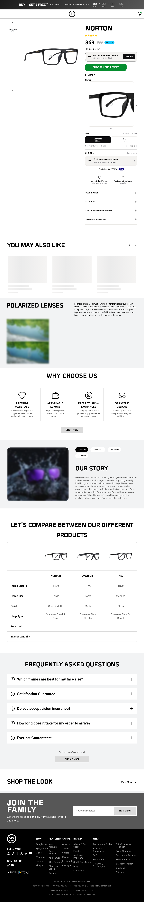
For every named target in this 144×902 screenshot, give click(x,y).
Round (65, 857)
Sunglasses (42, 844)
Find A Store (123, 859)
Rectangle (68, 861)
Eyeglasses (42, 848)
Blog (75, 866)
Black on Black (53, 867)
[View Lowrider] (88, 556)
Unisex (39, 861)
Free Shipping (123, 851)
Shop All (40, 865)
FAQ (95, 855)
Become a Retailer (126, 855)
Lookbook (79, 870)
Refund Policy (77, 886)
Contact (120, 868)
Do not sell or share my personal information (72, 894)
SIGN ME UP (125, 810)
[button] (140, 13)
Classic (66, 844)
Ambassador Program (80, 856)
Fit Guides (98, 859)
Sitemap (120, 872)
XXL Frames (55, 862)
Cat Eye (66, 865)
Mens (39, 853)
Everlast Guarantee (98, 849)
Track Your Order (102, 844)
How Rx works (132, 153)
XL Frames (55, 858)
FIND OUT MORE (72, 759)
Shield (65, 853)
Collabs (53, 873)
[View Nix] (121, 556)
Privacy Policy (60, 886)
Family (77, 851)
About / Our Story (80, 845)
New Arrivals (53, 845)
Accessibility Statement (99, 886)
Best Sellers (53, 852)
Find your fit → (131, 146)
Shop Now (72, 430)
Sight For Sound (82, 862)
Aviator (66, 848)
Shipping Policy (125, 864)
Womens (40, 857)
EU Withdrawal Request (124, 845)
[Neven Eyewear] (11, 838)
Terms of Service (41, 886)
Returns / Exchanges (99, 865)
